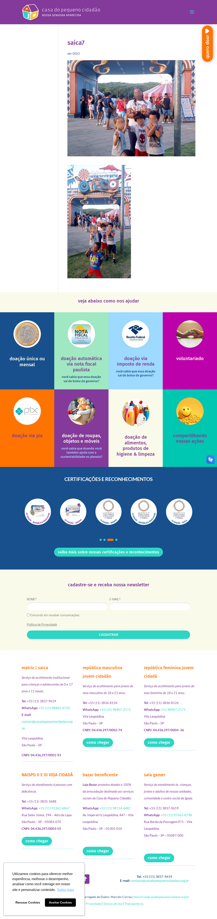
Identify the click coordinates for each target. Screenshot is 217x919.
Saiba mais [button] (65, 890)
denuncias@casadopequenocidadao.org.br (161, 897)
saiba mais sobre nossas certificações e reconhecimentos (108, 552)
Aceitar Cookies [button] (60, 902)
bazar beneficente (100, 774)
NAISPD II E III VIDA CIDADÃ (47, 774)
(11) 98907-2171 (173, 709)
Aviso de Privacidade (87, 903)
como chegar (97, 742)
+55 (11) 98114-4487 (115, 808)
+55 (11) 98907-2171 (115, 709)
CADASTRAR (108, 634)
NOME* (32, 599)
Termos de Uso (112, 903)
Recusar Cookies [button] (27, 902)
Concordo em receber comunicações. (55, 615)
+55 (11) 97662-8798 (176, 815)
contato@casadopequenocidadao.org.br (160, 880)
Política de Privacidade (42, 624)
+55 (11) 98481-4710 (54, 708)
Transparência (134, 903)
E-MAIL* (115, 599)
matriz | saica (35, 667)
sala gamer (154, 774)
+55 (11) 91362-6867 (54, 808)
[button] (101, 540)
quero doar (207, 47)
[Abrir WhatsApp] (206, 908)
